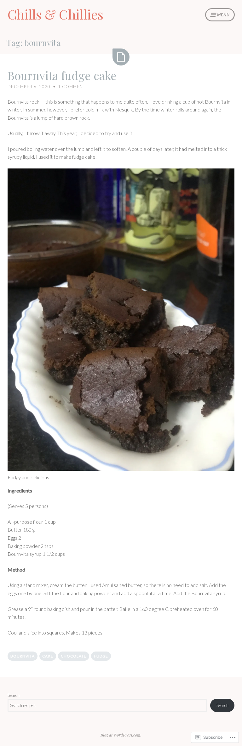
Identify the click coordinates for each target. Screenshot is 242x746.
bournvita (22, 656)
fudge (101, 656)
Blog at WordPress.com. (121, 734)
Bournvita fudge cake (62, 75)
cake (47, 656)
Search (14, 695)
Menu (223, 14)
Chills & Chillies (55, 14)
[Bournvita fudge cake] (121, 56)
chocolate (73, 656)
